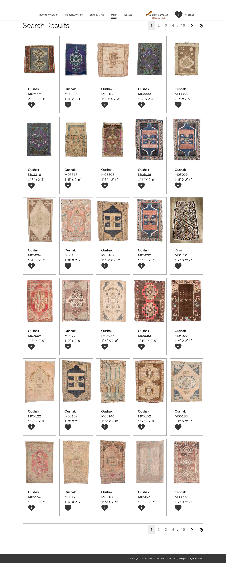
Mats (113, 14)
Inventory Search (48, 14)
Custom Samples (156, 15)
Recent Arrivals (74, 14)
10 (183, 25)
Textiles (128, 14)
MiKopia (182, 558)
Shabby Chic (97, 14)
